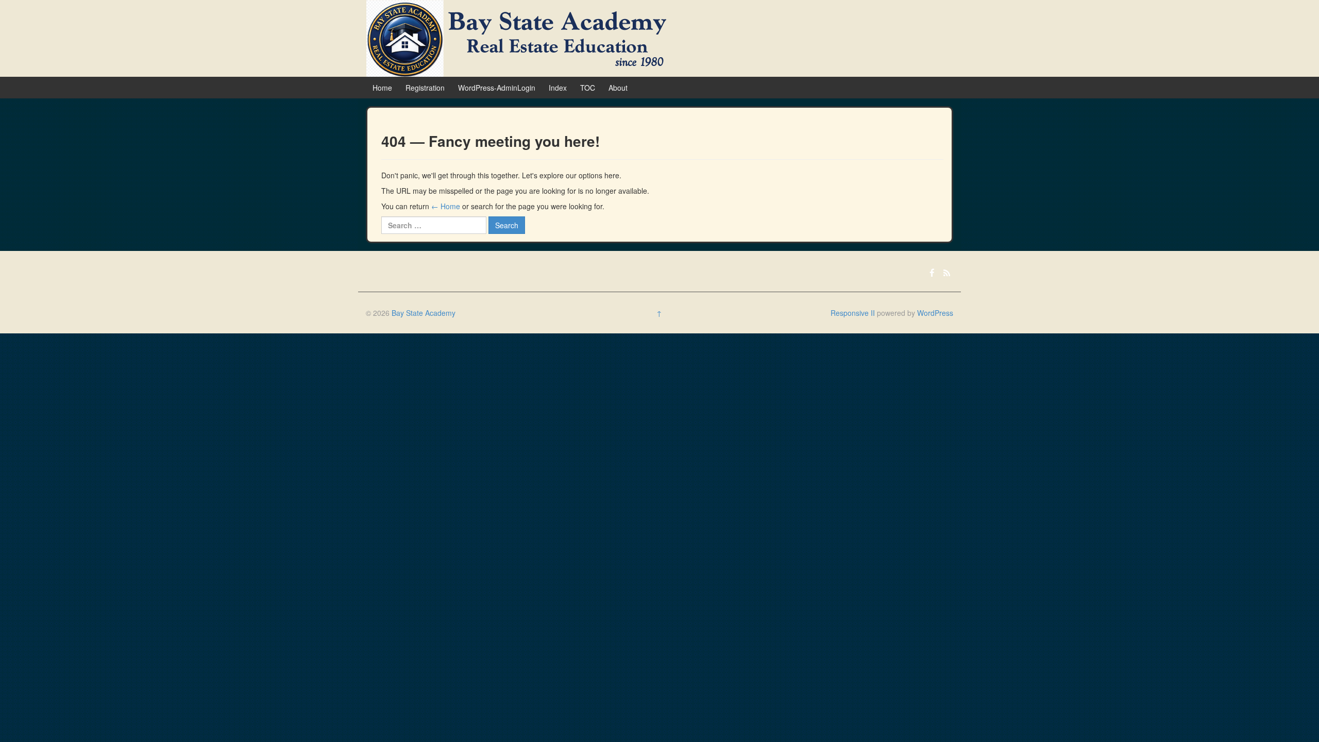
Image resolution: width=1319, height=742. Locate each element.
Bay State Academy (423, 313)
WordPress (935, 313)
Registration (425, 87)
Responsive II (853, 313)
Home (382, 87)
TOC (587, 87)
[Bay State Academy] (516, 37)
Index (558, 87)
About (618, 87)
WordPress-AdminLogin (496, 87)
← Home (445, 206)
